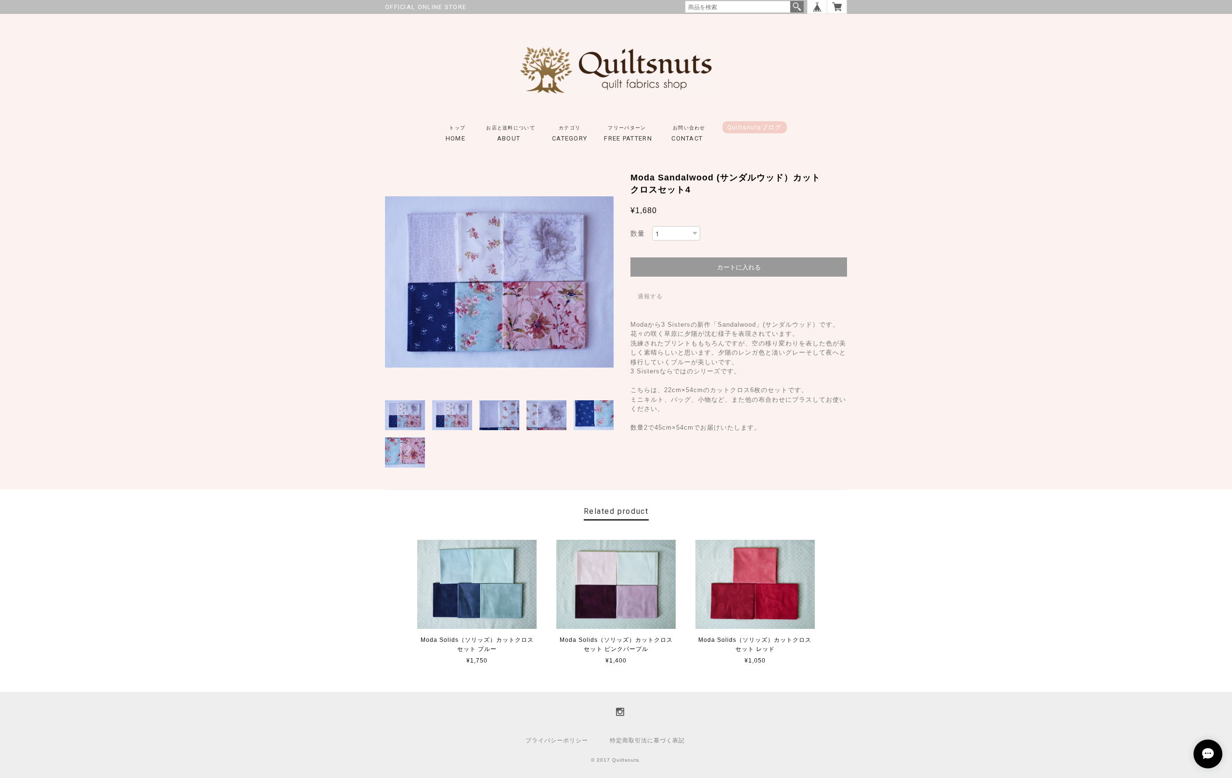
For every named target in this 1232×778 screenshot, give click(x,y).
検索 (797, 7)
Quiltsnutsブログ (754, 127)
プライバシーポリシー (557, 740)
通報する (650, 296)
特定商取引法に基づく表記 (647, 740)
